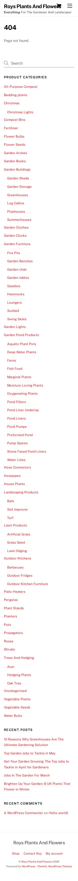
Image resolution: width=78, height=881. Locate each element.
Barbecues (15, 567)
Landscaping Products (21, 492)
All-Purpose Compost (20, 86)
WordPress (28, 866)
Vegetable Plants (17, 699)
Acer (11, 667)
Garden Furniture (17, 244)
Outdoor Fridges (19, 575)
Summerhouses (19, 219)
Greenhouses (17, 195)
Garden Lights (15, 327)
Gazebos (13, 286)
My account (54, 853)
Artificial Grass (18, 534)
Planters (10, 616)
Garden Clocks (15, 235)
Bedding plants (15, 95)
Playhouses (16, 211)
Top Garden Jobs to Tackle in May (29, 753)
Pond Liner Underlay (23, 410)
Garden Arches (15, 153)
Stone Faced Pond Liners (26, 451)
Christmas (12, 103)
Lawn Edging (17, 551)
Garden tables (18, 277)
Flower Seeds (14, 144)
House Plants (14, 484)
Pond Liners (16, 418)
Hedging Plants (19, 675)
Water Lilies (16, 460)
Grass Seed (16, 542)
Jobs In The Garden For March (27, 775)
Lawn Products (15, 525)
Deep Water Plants (21, 352)
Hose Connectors (17, 467)
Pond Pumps (17, 426)
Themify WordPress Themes (54, 866)
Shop (16, 853)
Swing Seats (16, 319)
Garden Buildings (17, 169)
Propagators (13, 633)
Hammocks (15, 294)
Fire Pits (13, 253)
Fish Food (14, 368)
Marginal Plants (19, 377)
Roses (8, 641)
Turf (10, 518)
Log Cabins (15, 203)
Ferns (11, 360)
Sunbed (13, 310)
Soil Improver (17, 509)
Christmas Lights (20, 112)
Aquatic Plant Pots (21, 344)
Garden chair (17, 269)
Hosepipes (12, 476)
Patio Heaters (14, 591)
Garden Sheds (18, 178)
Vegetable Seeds (17, 707)
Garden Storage (19, 186)
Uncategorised (15, 691)
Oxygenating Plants (22, 393)
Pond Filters (16, 402)
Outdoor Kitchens (17, 558)
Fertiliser (11, 128)
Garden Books (15, 161)
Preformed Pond (20, 435)
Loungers (14, 302)
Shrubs (9, 649)
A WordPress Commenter (23, 813)
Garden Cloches (16, 227)
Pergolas (11, 600)
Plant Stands (14, 608)
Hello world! (58, 813)
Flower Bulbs (14, 136)
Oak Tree (14, 683)
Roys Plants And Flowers (36, 861)
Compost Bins (14, 119)
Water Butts (13, 715)
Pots (7, 624)
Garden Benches (20, 261)
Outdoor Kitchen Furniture (27, 584)
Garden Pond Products (21, 335)
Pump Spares (17, 443)
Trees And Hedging (19, 658)
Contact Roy (33, 853)
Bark (10, 501)
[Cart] (59, 6)
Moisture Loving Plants (25, 385)
